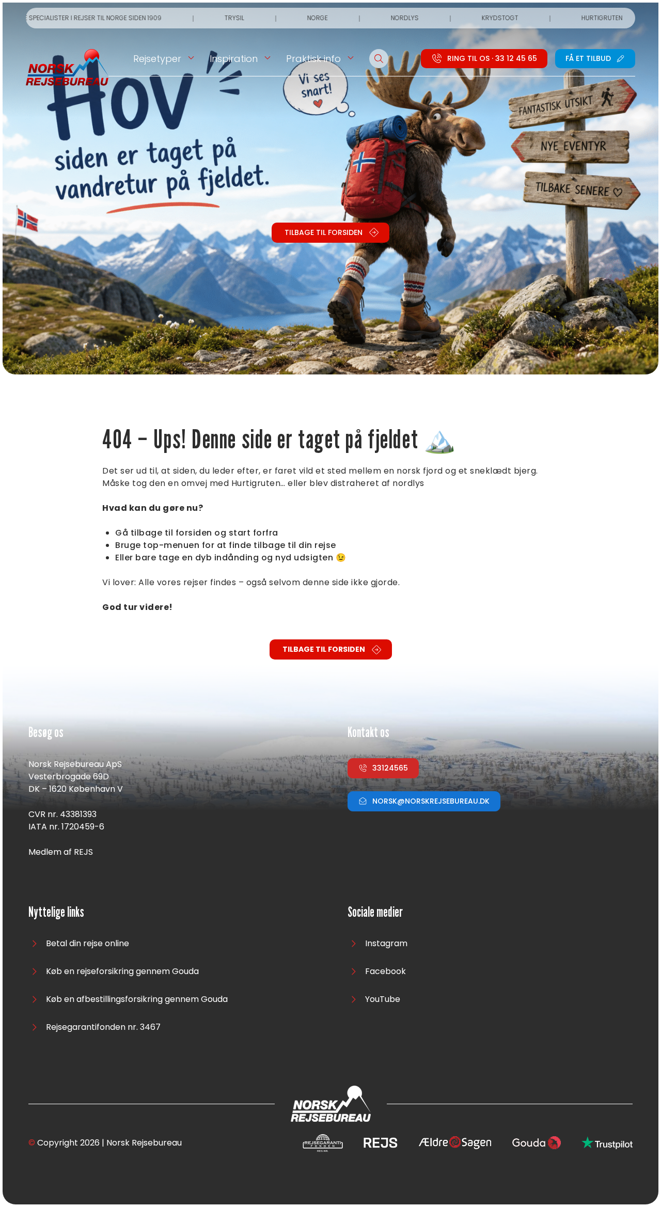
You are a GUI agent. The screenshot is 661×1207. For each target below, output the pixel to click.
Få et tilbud (588, 58)
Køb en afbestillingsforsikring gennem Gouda (137, 999)
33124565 (390, 768)
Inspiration (234, 58)
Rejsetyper (157, 58)
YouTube (382, 999)
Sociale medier (375, 912)
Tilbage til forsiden (324, 232)
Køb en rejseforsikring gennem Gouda (122, 971)
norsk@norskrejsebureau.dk (431, 801)
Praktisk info (313, 58)
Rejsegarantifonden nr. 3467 (103, 1027)
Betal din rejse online (87, 943)
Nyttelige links (56, 912)
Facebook (385, 971)
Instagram (386, 943)
